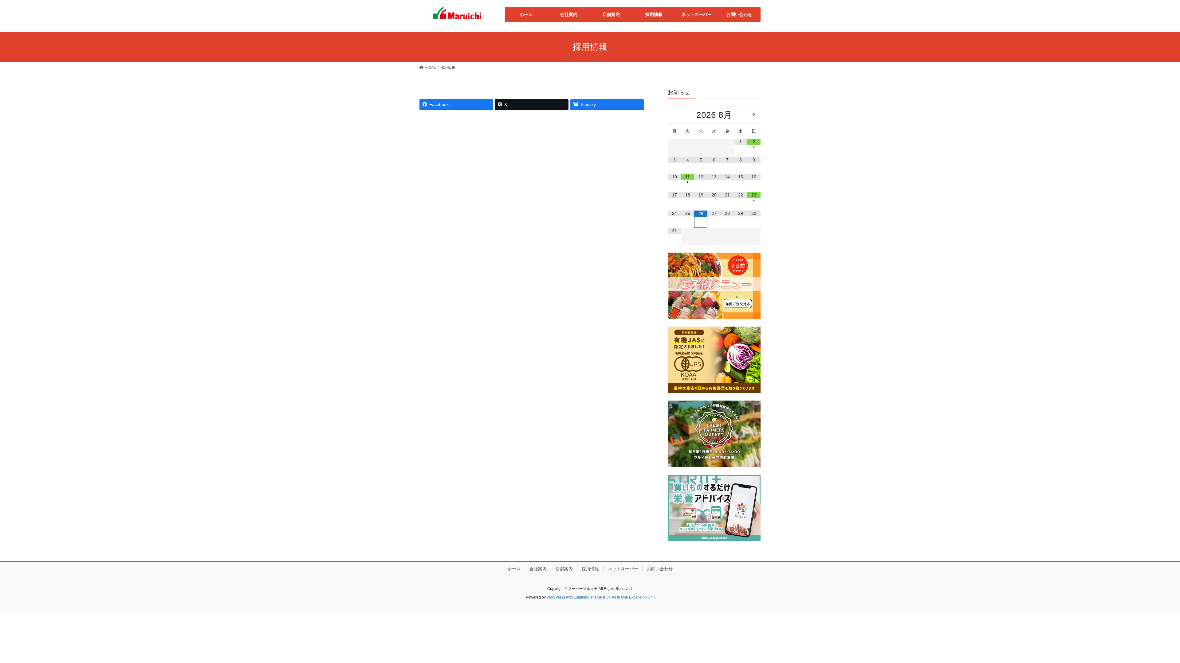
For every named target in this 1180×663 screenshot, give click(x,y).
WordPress (556, 597)
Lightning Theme (588, 597)
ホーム (514, 568)
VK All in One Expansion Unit (630, 597)
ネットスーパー (623, 568)
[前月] (674, 115)
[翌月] (754, 115)
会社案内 (538, 568)
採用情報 (590, 568)
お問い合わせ (660, 568)
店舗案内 (564, 568)
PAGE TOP (1149, 637)
